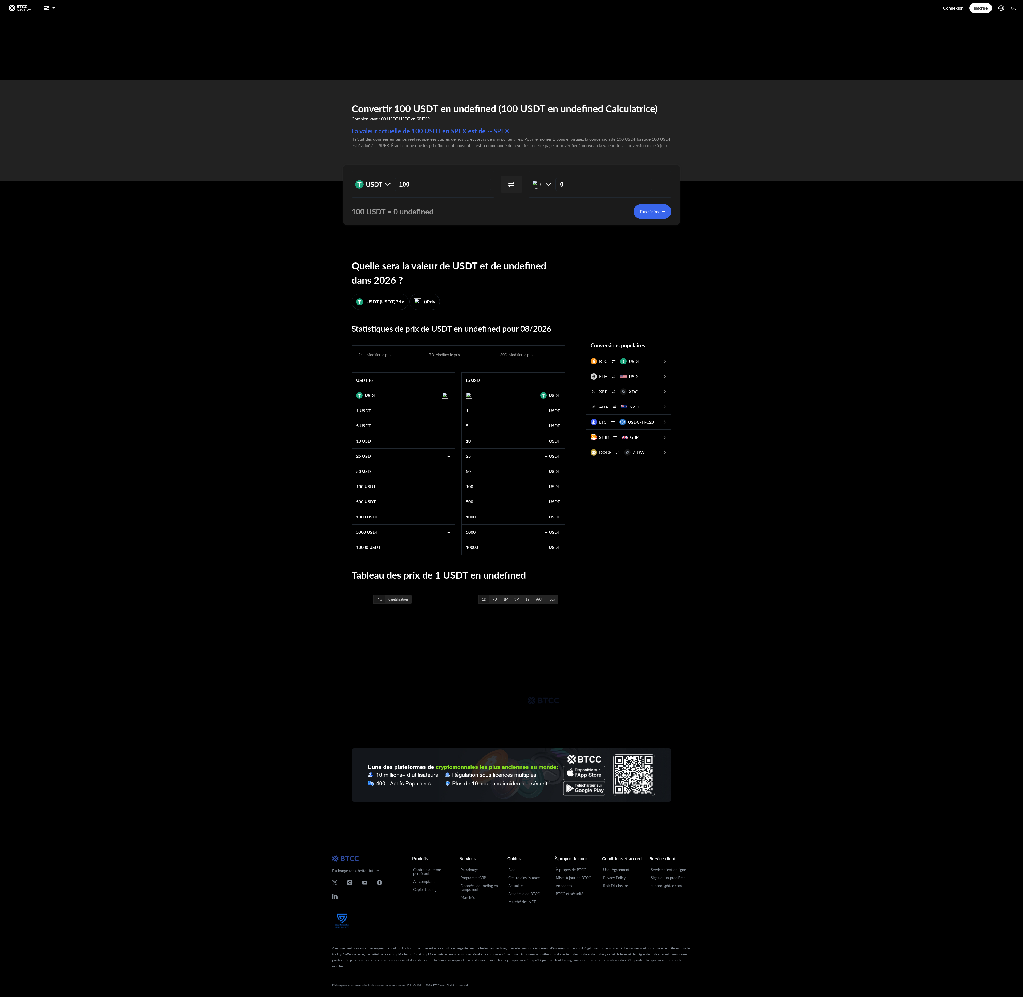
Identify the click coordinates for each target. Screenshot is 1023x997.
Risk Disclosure (615, 885)
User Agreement (616, 870)
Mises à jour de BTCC (573, 878)
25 (468, 456)
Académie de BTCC (524, 893)
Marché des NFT (522, 901)
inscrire (981, 7)
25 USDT (365, 456)
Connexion (953, 7)
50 (468, 471)
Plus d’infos (649, 211)
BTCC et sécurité (569, 893)
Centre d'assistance (524, 878)
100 (469, 486)
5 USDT (363, 425)
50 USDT (365, 471)
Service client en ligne (668, 870)
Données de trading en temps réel (479, 887)
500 (469, 501)
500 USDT (366, 501)
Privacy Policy (614, 878)
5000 (471, 531)
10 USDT (365, 440)
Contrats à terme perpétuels (427, 872)
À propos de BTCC (571, 870)
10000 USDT (368, 547)
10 (468, 440)
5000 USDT (367, 531)
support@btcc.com (666, 885)
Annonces (564, 885)
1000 (471, 516)
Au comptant (424, 881)
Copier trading (424, 889)
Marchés (468, 897)
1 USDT (363, 410)
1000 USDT (367, 516)
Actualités (516, 885)
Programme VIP (473, 878)
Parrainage (469, 870)
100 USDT (366, 486)
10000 (472, 547)
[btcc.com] (19, 8)
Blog (511, 870)
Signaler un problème (668, 878)
